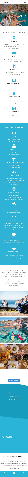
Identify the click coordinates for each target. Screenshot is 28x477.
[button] (25, 2)
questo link (23, 465)
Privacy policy (21, 456)
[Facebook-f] (2, 440)
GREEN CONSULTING (15, 458)
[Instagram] (4, 440)
